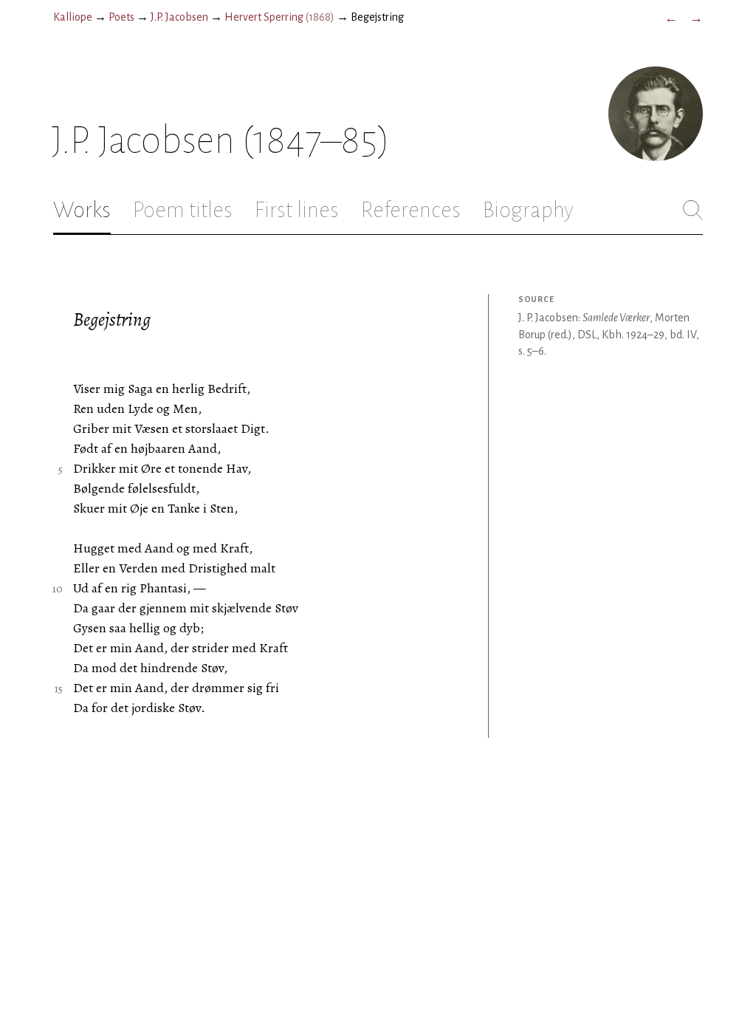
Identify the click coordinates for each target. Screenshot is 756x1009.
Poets (121, 17)
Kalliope (72, 17)
